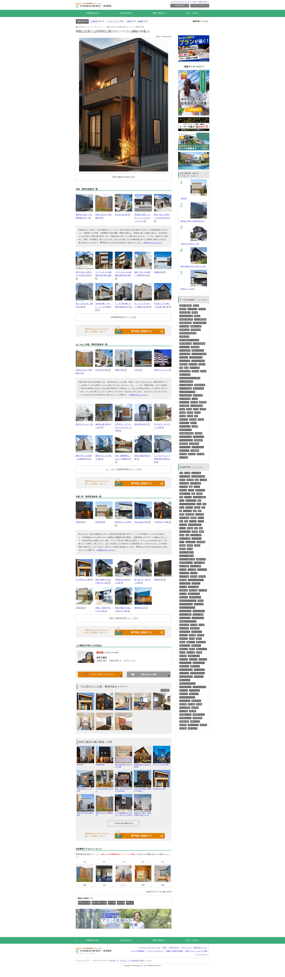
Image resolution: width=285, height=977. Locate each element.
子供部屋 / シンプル (185, 714)
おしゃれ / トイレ (191, 500)
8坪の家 (189, 409)
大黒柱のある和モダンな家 (189, 244)
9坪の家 (196, 409)
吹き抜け (197, 507)
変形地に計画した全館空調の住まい (192, 221)
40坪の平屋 (183, 454)
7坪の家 (182, 409)
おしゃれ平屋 (183, 457)
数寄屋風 (189, 528)
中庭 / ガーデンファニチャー (188, 600)
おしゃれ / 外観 (196, 473)
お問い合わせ (202, 1)
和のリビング (183, 419)
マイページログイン (200, 5)
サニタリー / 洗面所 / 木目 (187, 559)
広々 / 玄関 (194, 624)
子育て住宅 (202, 309)
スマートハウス (184, 402)
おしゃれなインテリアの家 (187, 392)
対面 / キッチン (200, 490)
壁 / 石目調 (183, 656)
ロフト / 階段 (202, 590)
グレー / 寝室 (183, 711)
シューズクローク (185, 583)
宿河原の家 (158, 580)
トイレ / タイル (184, 573)
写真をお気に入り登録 (148, 674)
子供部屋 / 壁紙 (184, 721)
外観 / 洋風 (190, 479)
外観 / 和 (182, 479)
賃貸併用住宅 (183, 443)
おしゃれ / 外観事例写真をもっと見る (123, 469)
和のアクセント (184, 423)
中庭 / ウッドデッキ (193, 593)
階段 (199, 511)
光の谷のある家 (121, 215)
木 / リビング (202, 659)
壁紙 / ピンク (183, 649)
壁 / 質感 (199, 652)
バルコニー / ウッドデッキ (187, 607)
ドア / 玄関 (203, 479)
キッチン (191, 490)
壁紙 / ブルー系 (201, 642)
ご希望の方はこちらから (152, 243)
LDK (191, 486)
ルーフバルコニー (185, 618)
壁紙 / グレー (190, 642)
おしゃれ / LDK (184, 628)
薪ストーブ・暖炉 (185, 538)
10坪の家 (202, 409)
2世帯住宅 (183, 309)
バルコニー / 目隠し (185, 614)
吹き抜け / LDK (195, 628)
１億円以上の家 (184, 336)
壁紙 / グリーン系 (185, 645)
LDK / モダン (183, 635)
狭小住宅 (195, 305)
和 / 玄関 (201, 624)
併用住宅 (197, 316)
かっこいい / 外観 (185, 476)
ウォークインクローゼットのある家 (190, 378)
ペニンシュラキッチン (186, 440)
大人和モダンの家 (161, 522)
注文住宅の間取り (185, 312)
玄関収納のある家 (200, 385)
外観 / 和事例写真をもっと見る (123, 618)
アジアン (182, 528)
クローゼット (196, 583)
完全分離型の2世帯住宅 (186, 433)
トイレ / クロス (202, 569)
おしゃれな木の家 (185, 398)
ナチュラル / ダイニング (197, 673)
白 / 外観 (187, 473)
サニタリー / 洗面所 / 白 (186, 552)
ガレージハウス (192, 309)
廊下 (196, 528)
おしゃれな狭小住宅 (196, 405)
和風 (186, 521)
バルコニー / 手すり (198, 611)
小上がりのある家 (185, 354)
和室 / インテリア (193, 725)
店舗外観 (197, 545)
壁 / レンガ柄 (190, 652)
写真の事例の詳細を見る (123, 177)
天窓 (203, 507)
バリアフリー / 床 (185, 360)
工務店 (129, 21)
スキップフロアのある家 (199, 354)
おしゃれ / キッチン (185, 687)
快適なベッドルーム (197, 350)
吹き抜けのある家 (185, 371)
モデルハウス (193, 364)
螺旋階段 (193, 517)
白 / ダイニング (184, 673)
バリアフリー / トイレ (196, 357)
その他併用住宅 (194, 443)
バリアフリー (183, 357)
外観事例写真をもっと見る (123, 317)
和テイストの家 (194, 367)
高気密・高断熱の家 (185, 305)
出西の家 (79, 522)
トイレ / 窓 (183, 569)
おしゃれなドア (190, 542)
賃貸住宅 (194, 312)
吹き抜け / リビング (193, 656)
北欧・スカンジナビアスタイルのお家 (123, 790)
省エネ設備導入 (184, 405)
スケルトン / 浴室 (195, 566)
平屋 (181, 367)
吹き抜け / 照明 (184, 624)
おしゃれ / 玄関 (184, 483)
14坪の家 (182, 416)
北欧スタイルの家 (198, 388)
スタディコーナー (185, 531)
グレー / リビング (199, 669)
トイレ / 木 (194, 573)
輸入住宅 (203, 371)
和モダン (193, 423)
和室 (196, 416)
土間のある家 (195, 347)
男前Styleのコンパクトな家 (85, 790)
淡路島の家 (158, 272)
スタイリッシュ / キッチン (187, 697)
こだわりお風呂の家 (199, 343)
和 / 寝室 (199, 704)
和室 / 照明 (183, 725)
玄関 (196, 479)
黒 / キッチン (183, 694)
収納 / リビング (184, 666)
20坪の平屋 (200, 454)
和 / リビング (183, 659)
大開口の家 (195, 371)
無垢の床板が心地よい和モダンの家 (192, 266)
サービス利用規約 (137, 951)
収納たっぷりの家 (185, 374)
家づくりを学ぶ (192, 13)
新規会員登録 (179, 5)
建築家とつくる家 (196, 326)
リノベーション (201, 954)
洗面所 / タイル (201, 559)
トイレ (182, 500)
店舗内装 (182, 545)
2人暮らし (202, 364)
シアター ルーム (184, 347)
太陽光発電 (203, 402)
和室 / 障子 (203, 725)
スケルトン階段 (184, 517)
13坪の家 (189, 412)
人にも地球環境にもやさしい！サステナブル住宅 (123, 814)
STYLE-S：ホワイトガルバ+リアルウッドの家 (123, 427)
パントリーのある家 (185, 388)
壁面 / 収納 (202, 576)
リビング (196, 486)
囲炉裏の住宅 (139, 608)
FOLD (136, 370)
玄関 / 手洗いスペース (186, 562)
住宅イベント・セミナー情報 (196, 951)
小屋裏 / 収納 (183, 590)
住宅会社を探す (126, 13)
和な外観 (200, 419)
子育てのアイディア (185, 429)
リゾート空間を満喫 (200, 319)
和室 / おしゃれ (195, 721)
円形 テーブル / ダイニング (187, 683)
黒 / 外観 (189, 549)
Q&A (194, 1)
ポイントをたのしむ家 (161, 764)
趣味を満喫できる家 (185, 343)
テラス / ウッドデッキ (186, 604)
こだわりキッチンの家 (186, 316)
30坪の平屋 (192, 454)
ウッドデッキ (187, 511)
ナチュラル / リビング (186, 669)
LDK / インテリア (196, 631)
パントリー (183, 586)
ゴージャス (183, 524)
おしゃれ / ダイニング (186, 676)
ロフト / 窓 (183, 593)
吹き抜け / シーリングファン (188, 621)
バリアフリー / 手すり (198, 360)
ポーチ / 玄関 (183, 486)
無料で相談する (159, 13)
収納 (199, 500)
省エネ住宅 (194, 402)
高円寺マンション (161, 370)
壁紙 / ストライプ (201, 649)
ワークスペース (184, 450)
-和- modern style (141, 522)
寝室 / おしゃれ (196, 700)
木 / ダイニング (198, 676)
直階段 (182, 514)
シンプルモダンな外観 (198, 476)
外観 (181, 473)
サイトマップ (186, 947)
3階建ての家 (183, 364)
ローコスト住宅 (184, 326)
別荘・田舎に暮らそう (199, 322)
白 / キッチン (183, 690)
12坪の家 (197, 412)
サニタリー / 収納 (199, 562)
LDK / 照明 (192, 635)
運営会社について (200, 947)
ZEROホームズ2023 (123, 522)
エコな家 (194, 398)
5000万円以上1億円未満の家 (188, 333)
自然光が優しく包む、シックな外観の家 (103, 307)
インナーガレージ (185, 426)
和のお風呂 (193, 419)
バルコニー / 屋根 (198, 614)
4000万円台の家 (195, 329)
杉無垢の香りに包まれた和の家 (142, 766)
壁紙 (187, 535)
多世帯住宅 (198, 433)
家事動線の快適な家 (185, 322)
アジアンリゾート (185, 447)
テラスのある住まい (185, 395)
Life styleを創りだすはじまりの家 (123, 766)
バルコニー (189, 507)
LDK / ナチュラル (184, 631)
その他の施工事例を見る (123, 823)
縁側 (194, 511)
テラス (182, 507)
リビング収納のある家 (186, 381)
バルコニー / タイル (185, 611)
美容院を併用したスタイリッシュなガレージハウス (142, 218)
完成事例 (94, 21)
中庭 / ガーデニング (195, 597)
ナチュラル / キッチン (199, 687)
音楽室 (182, 535)
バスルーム (188, 497)
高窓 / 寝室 (192, 711)
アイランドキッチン (185, 436)
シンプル (200, 521)
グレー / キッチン (194, 690)
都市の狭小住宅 (140, 424)
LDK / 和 (191, 638)
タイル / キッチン (185, 700)
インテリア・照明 (196, 535)
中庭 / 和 (200, 600)
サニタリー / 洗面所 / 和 (186, 555)
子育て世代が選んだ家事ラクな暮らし (142, 790)
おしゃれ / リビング (198, 662)
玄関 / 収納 (194, 576)
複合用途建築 (201, 542)
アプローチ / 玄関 (195, 483)
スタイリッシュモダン (195, 524)
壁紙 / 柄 (192, 649)
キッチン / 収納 (184, 576)
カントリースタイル (197, 447)
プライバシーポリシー (155, 951)
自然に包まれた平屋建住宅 (104, 814)
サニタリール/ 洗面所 (199, 497)
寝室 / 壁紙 (191, 704)
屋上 (181, 521)
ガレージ (200, 517)
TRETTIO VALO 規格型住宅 (85, 814)
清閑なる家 (119, 370)
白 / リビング (193, 659)
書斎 (201, 528)
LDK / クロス (183, 638)
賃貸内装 (189, 545)
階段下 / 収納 (193, 590)
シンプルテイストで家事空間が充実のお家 (162, 459)
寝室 (193, 493)
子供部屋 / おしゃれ (185, 718)
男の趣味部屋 (194, 450)
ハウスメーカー (113, 21)
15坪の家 (189, 416)
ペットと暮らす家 (185, 350)
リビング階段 (199, 514)
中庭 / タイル (183, 597)
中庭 (204, 504)
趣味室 (201, 531)
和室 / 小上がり (192, 728)
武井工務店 (101, 657)
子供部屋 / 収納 (197, 718)
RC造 (186, 367)
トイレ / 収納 (191, 569)
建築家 (140, 21)
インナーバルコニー (197, 618)
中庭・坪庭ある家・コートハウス (189, 340)
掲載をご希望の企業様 (174, 951)
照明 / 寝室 (195, 707)
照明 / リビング (195, 666)
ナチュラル (193, 521)
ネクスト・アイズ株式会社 (129, 960)
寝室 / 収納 (183, 580)
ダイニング (183, 490)
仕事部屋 (194, 531)
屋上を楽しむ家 (197, 395)
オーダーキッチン (198, 436)
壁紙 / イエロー (196, 645)
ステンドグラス (196, 538)
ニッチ (182, 542)
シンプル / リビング (185, 662)
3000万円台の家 (184, 329)
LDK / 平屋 (201, 635)
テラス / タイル (198, 604)
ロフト (199, 504)
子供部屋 (194, 426)
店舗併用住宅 (198, 440)
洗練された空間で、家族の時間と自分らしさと (142, 814)
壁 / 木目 (182, 652)
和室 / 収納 (183, 728)
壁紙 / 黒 (182, 642)
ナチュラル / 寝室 (185, 707)
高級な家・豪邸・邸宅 (186, 319)
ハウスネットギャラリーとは (181, 1)
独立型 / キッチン (185, 493)
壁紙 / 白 (198, 638)
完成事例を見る (92, 13)
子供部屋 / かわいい (198, 714)
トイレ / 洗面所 (184, 566)
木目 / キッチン (194, 694)
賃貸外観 (182, 549)
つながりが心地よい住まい (104, 790)
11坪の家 (182, 412)
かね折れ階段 (189, 514)
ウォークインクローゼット (187, 504)
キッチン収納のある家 (186, 385)
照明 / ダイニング (185, 680)
